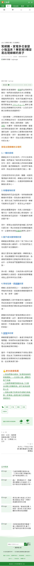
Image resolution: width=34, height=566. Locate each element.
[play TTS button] (9, 85)
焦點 (2, 6)
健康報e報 (18, 547)
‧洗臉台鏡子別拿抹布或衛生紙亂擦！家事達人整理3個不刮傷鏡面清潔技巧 (17, 395)
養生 (8, 6)
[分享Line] (13, 9)
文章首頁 (16, 558)
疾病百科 (28, 555)
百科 (28, 6)
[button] (31, 6)
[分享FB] (4, 9)
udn (2, 42)
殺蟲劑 (18, 230)
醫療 (22, 6)
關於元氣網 (6, 555)
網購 (17, 283)
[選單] (32, 2)
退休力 (10, 558)
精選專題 (21, 555)
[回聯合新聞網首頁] (2, 2)
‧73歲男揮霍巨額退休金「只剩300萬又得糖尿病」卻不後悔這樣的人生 (16, 386)
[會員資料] (29, 2)
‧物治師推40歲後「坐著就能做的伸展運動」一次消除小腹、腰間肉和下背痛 (17, 377)
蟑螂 (19, 89)
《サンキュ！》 (18, 104)
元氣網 (7, 42)
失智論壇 (15, 6)
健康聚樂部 (14, 555)
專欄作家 (23, 558)
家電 (5, 333)
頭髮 (3, 125)
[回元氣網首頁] (6, 2)
